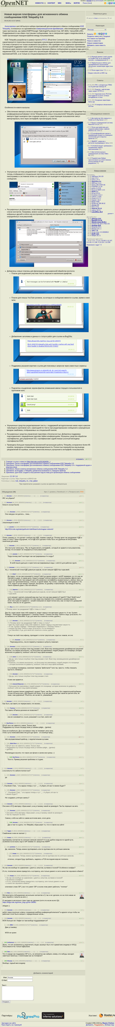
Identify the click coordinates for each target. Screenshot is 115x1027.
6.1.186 (94, 242)
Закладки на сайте (8, 1023)
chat (30, 481)
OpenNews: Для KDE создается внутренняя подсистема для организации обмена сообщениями (43, 472)
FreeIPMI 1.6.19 (97, 186)
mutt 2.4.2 (95, 178)
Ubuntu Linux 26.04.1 (99, 222)
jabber (35, 481)
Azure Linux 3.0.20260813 (100, 232)
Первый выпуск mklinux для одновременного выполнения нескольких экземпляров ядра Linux (100, 64)
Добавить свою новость (96, 45)
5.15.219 (101, 242)
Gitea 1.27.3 (96, 180)
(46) (14, 492)
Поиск (85, 3)
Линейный (61, 492)
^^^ (32, 511)
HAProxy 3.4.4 (96, 183)
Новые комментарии (95, 43)
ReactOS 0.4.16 (97, 220)
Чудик (9, 831)
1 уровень (52, 492)
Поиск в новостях (94, 41)
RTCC (44, 40)
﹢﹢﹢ (32, 496)
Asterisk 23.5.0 (97, 208)
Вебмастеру (109, 1025)
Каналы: (90, 34)
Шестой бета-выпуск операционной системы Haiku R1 (98, 153)
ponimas (12, 846)
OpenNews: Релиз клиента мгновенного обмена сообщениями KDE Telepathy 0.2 (37, 469)
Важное (100, 52)
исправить (80, 459)
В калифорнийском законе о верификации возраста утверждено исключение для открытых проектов (100, 136)
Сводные (106, 36)
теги (89, 3)
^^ (29, 511)
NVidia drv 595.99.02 (98, 203)
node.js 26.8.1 (96, 210)
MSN (11, 925)
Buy (11, 607)
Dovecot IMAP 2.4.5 (98, 190)
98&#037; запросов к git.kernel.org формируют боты (98, 142)
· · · (36, 496)
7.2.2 (93, 240)
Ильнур (9, 960)
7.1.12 (98, 240)
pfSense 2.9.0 (96, 218)
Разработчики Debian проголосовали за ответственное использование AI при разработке (99, 160)
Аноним (9, 496)
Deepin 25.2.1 (96, 235)
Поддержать (99, 1025)
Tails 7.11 (95, 230)
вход (93, 0)
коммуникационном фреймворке (49, 29)
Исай (14, 574)
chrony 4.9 (95, 205)
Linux (96, 18)
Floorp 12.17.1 (96, 198)
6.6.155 (89, 242)
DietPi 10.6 (95, 234)
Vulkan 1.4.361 (96, 197)
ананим (15, 554)
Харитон (15, 589)
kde (16, 481)
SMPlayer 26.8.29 (97, 176)
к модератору (44, 496)
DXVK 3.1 (95, 191)
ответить (26, 496)
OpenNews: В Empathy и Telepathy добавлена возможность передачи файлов (36, 471)
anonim (11, 527)
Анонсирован (10, 26)
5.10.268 (107, 242)
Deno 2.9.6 (95, 207)
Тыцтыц (12, 708)
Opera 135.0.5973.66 (98, 185)
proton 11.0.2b (96, 188)
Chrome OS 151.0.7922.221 (101, 224)
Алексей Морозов (18, 684)
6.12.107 (109, 240)
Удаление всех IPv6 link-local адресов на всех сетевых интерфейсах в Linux (100, 95)
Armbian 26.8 (96, 225)
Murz (8, 893)
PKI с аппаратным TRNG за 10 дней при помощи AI (100, 85)
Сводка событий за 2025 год (97, 73)
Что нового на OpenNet (96, 39)
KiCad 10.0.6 (96, 193)
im (27, 481)
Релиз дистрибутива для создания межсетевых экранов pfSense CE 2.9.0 (98, 128)
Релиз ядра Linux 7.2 (99, 70)
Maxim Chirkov (108, 1023)
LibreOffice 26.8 (97, 212)
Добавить (89, 1025)
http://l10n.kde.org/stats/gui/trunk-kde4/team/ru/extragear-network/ (29, 529)
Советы (100, 80)
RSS (81, 492)
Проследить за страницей (11, 1025)
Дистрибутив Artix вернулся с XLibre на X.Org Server (100, 119)
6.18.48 (103, 240)
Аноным (9, 502)
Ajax (45, 492)
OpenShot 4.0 (96, 181)
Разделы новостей (94, 36)
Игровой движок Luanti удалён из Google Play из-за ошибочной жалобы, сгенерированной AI (100, 58)
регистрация (99, 0)
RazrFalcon (10, 723)
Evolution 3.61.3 (97, 195)
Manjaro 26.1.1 (96, 229)
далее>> (111, 213)
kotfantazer (10, 942)
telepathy (22, 481)
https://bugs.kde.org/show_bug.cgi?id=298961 (19, 902)
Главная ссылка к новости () (28, 462)
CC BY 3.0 (14, 476)
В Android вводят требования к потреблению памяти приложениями (100, 147)
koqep (9, 837)
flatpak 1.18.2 (96, 200)
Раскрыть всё (74, 492)
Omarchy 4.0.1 (96, 227)
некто (14, 656)
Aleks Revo (13, 743)
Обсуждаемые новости (100, 114)
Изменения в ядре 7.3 (94, 245)
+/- (67, 492)
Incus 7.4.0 (95, 202)
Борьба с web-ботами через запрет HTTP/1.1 (99, 90)
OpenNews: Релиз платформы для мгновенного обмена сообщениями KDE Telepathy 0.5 (40, 463)
